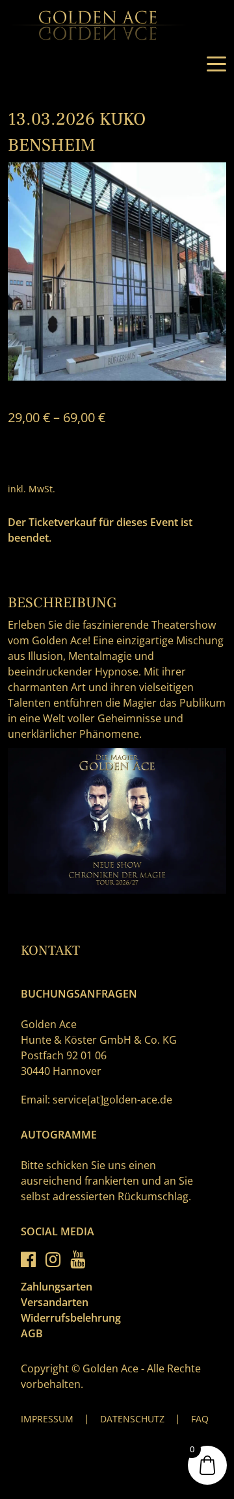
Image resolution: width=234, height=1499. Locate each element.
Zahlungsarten (56, 1286)
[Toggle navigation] (216, 64)
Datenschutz (132, 1419)
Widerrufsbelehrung (71, 1318)
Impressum (47, 1419)
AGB (32, 1333)
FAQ (200, 1419)
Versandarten (54, 1302)
